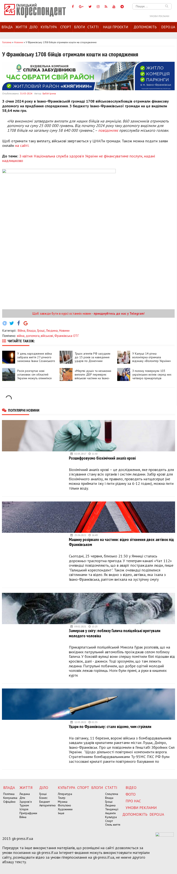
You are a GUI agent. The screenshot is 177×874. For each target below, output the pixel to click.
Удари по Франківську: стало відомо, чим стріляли (110, 726)
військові (47, 335)
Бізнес (43, 798)
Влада (7, 27)
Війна (21, 330)
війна (20, 335)
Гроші (40, 330)
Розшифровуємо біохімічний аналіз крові (102, 458)
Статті (93, 27)
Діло (33, 27)
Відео (131, 787)
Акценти (110, 813)
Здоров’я (25, 802)
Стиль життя (112, 824)
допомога (33, 335)
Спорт (65, 27)
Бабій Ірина (49, 93)
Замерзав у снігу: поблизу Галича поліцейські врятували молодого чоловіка (114, 633)
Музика (62, 802)
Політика (8, 794)
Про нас (133, 801)
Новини (64, 330)
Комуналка (10, 798)
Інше (61, 813)
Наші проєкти (115, 27)
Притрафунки (28, 813)
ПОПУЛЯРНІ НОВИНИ (23, 410)
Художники (65, 809)
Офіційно (9, 802)
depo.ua (168, 27)
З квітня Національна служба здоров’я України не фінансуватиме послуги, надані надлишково (78, 158)
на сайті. (22, 145)
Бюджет (44, 802)
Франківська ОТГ (66, 335)
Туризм (24, 805)
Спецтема (111, 794)
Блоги (79, 27)
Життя (21, 27)
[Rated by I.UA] (164, 835)
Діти (22, 798)
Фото (131, 794)
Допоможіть (145, 27)
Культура (49, 27)
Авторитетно (47, 805)
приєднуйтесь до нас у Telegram (119, 313)
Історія (23, 809)
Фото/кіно (64, 805)
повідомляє (108, 130)
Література (65, 794)
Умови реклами (159, 16)
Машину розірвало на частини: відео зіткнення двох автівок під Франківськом (121, 542)
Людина (52, 330)
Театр (61, 798)
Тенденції (111, 809)
